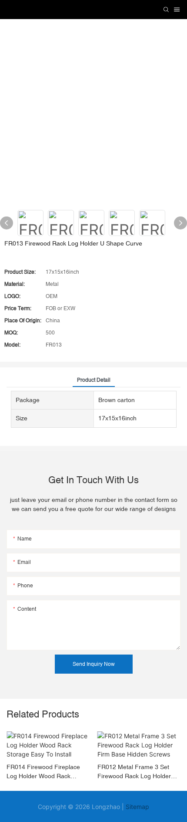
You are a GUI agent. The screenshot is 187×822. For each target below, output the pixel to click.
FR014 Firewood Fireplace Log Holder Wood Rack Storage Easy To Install (43, 772)
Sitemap (137, 806)
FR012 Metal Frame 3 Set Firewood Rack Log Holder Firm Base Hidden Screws (134, 772)
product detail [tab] (93, 380)
